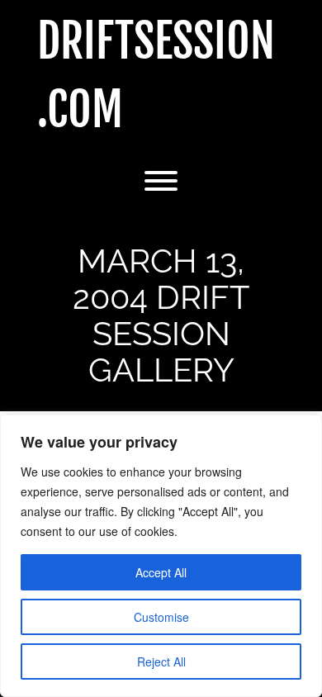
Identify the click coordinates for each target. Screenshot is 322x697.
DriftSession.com (156, 76)
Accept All (161, 572)
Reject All (161, 661)
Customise (161, 617)
